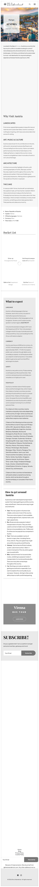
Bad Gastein (31, 260)
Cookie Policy (19, 854)
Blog (19, 851)
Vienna (12, 213)
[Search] (29, 4)
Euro (12, 218)
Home (19, 849)
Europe (18, 46)
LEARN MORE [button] (19, 619)
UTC (13, 220)
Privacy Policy (19, 853)
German (19, 216)
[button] (34, 4)
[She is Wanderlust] (13, 4)
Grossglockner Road (10, 260)
